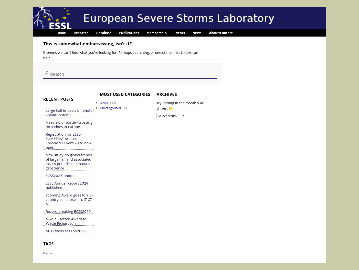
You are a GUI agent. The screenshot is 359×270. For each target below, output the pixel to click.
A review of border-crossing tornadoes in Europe (69, 124)
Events (179, 33)
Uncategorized (110, 108)
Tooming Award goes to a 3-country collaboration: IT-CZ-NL (69, 199)
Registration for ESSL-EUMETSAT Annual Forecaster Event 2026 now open (69, 141)
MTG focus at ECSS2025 (66, 230)
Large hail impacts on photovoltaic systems (70, 112)
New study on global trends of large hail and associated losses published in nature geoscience (69, 161)
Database (103, 33)
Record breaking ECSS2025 (68, 211)
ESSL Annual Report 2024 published (67, 185)
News (196, 33)
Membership (157, 33)
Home (61, 33)
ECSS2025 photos (60, 175)
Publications (129, 33)
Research (81, 33)
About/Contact (221, 33)
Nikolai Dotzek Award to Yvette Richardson (66, 221)
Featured (48, 253)
